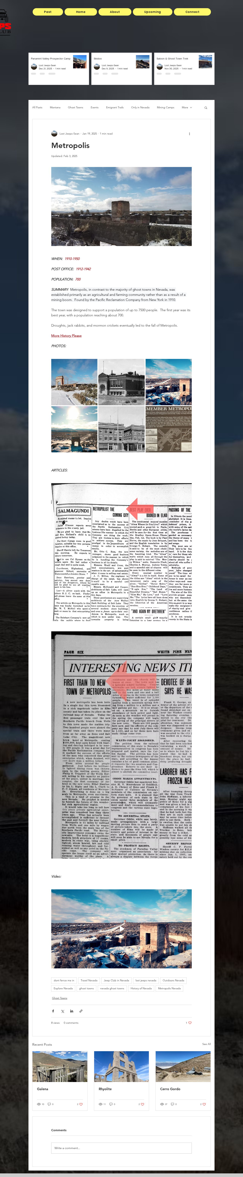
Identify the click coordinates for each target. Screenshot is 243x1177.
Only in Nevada (140, 107)
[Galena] (59, 1066)
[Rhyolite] (121, 1066)
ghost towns (86, 988)
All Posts (37, 107)
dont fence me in (64, 980)
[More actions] (189, 133)
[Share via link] (81, 1011)
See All (206, 1044)
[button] (206, 107)
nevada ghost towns (112, 988)
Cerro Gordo (170, 1089)
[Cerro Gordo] (183, 1066)
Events (95, 107)
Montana (55, 107)
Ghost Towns (75, 107)
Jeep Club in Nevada (116, 980)
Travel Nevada (89, 980)
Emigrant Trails (115, 107)
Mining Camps (165, 107)
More (185, 107)
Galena (42, 1089)
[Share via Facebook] (53, 1011)
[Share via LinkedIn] (71, 1011)
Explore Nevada (63, 988)
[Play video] (121, 928)
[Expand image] (74, 382)
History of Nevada (141, 988)
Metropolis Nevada (169, 988)
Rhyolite (105, 1089)
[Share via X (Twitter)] (62, 1011)
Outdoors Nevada (173, 980)
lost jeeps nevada (146, 980)
